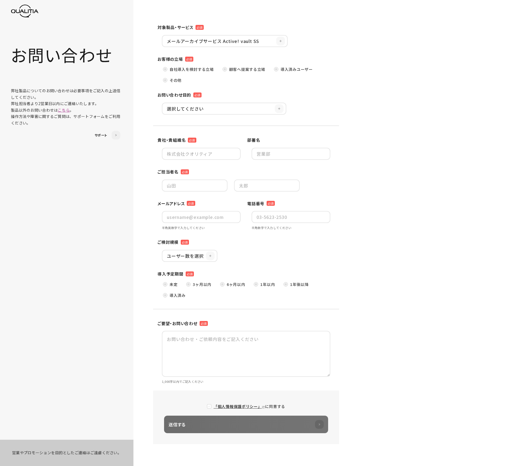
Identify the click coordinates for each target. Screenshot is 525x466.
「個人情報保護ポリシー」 (238, 406)
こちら (64, 110)
